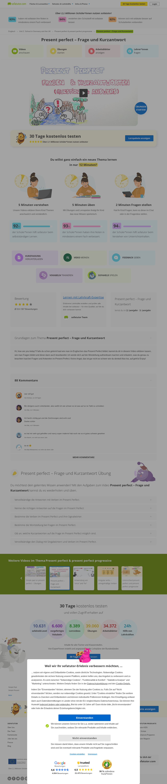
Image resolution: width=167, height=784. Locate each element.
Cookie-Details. (123, 684)
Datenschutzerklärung (97, 684)
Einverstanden (84, 717)
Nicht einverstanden (84, 738)
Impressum (92, 754)
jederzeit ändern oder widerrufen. (55, 704)
